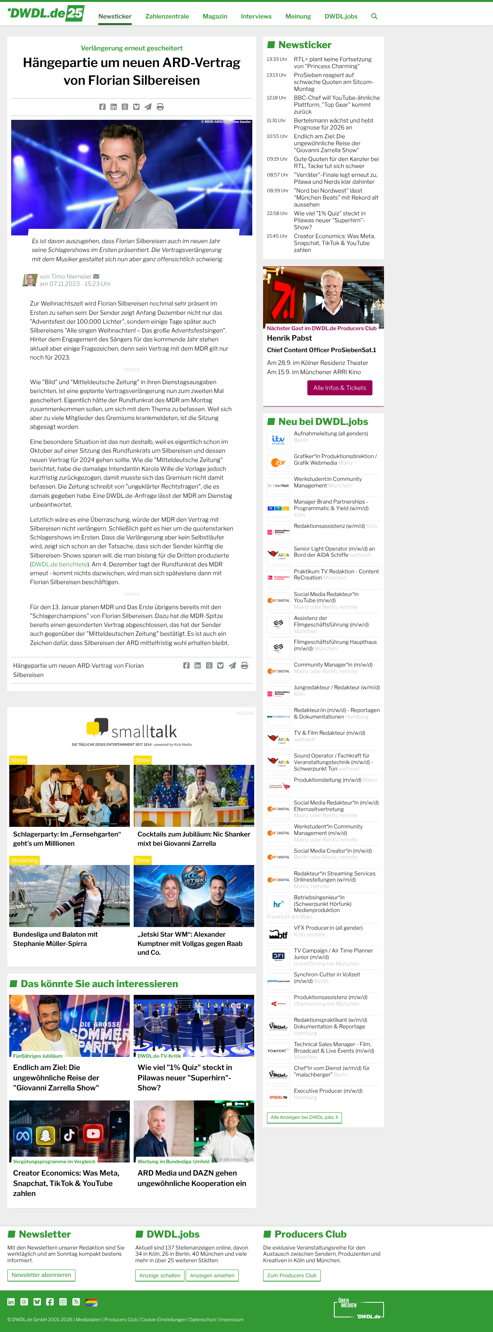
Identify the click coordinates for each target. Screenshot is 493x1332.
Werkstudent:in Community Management (328, 482)
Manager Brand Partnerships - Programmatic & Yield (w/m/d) (331, 508)
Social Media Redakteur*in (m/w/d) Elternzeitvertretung (336, 809)
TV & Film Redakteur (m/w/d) (329, 736)
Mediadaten (88, 1319)
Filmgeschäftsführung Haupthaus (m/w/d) (335, 645)
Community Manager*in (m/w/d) (333, 668)
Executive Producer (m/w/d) (328, 1094)
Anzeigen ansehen (212, 1275)
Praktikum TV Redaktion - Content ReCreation (336, 574)
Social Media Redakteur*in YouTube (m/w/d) (326, 601)
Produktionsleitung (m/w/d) (335, 780)
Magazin (215, 16)
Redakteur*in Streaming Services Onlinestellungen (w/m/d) (335, 880)
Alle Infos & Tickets (340, 387)
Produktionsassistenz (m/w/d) (330, 1000)
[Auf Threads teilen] (125, 106)
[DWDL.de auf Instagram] (63, 1302)
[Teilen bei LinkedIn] (114, 106)
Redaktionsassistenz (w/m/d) (335, 526)
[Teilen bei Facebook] (102, 106)
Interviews (256, 16)
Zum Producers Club (292, 1275)
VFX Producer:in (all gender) (328, 931)
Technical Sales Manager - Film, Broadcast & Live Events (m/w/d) (334, 1051)
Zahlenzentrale (167, 16)
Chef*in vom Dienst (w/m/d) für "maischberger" (332, 1071)
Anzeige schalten (159, 1275)
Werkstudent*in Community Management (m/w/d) (328, 833)
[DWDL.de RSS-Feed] (76, 1302)
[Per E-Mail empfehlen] (148, 106)
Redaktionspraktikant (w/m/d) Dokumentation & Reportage (330, 1026)
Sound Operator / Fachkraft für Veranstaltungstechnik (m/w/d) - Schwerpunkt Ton (333, 762)
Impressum (232, 1319)
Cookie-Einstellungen (163, 1319)
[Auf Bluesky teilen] (136, 106)
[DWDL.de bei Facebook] (50, 1302)
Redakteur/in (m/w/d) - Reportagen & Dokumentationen (337, 713)
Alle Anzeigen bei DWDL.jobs (303, 1117)
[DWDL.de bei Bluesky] (37, 1302)
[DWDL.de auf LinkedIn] (11, 1302)
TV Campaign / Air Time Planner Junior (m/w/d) (333, 957)
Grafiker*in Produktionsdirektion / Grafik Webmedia (335, 459)
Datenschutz (202, 1319)
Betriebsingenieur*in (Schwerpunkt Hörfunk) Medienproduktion (309, 907)
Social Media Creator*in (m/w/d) (333, 854)
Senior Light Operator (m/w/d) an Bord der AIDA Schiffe (334, 552)
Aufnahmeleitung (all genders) (331, 436)
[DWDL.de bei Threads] (24, 1302)
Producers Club (120, 1319)
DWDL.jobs (341, 16)
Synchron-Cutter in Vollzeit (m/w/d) (327, 977)
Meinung (298, 16)
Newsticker (114, 16)
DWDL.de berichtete (59, 564)
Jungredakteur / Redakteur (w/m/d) (337, 690)
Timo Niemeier (72, 276)
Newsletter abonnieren (41, 1275)
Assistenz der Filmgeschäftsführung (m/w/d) (331, 625)
